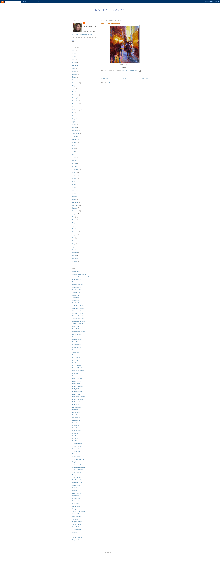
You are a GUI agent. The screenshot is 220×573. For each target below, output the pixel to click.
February (75, 74)
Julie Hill (75, 376)
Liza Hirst (75, 441)
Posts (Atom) (113, 83)
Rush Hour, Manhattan (110, 23)
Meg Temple (76, 462)
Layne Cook (76, 417)
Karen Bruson (110, 10)
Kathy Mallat (76, 389)
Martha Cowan (76, 451)
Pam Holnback (76, 480)
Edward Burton (77, 347)
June (73, 116)
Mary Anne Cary (77, 454)
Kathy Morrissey (77, 391)
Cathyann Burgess (78, 308)
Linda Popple (76, 428)
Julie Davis (75, 373)
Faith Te (74, 350)
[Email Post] (139, 70)
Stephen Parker (76, 522)
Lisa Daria (75, 433)
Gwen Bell (75, 352)
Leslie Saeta (76, 420)
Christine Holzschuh (78, 316)
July (73, 113)
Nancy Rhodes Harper (79, 475)
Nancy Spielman (77, 477)
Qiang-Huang (76, 485)
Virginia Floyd (76, 540)
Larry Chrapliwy (77, 415)
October (74, 80)
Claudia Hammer (77, 324)
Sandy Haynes (76, 509)
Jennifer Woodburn (78, 371)
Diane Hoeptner (77, 339)
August (74, 142)
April (73, 50)
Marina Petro (76, 449)
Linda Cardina (76, 423)
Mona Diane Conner (78, 467)
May (73, 56)
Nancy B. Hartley (77, 469)
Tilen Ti (74, 532)
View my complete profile (82, 34)
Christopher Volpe (78, 318)
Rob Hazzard (76, 498)
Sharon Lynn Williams (79, 511)
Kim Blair (75, 410)
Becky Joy (75, 282)
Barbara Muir (76, 279)
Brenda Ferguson (77, 285)
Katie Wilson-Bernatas (79, 397)
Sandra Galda (76, 506)
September (75, 83)
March (74, 53)
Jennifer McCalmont (78, 368)
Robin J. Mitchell (77, 501)
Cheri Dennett (76, 311)
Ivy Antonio (76, 357)
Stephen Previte (77, 524)
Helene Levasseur (77, 355)
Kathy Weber (76, 394)
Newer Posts (104, 79)
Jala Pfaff (75, 360)
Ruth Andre (75, 503)
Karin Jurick (76, 384)
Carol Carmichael (77, 290)
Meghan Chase (76, 464)
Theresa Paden (76, 529)
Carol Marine (76, 292)
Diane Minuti (76, 342)
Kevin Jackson (76, 407)
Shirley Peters (76, 516)
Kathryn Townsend (78, 386)
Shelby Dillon (76, 514)
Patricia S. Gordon (77, 483)
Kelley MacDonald (78, 399)
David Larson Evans (78, 331)
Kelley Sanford (76, 402)
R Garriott (75, 488)
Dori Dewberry (76, 344)
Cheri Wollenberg (77, 313)
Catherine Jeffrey (77, 305)
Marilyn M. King (77, 446)
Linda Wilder (76, 430)
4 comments (133, 70)
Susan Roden (76, 527)
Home (124, 79)
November (75, 104)
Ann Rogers (76, 271)
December (75, 65)
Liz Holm (75, 436)
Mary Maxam (76, 457)
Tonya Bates (76, 535)
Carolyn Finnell (77, 303)
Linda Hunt (75, 425)
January (74, 62)
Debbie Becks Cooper (79, 337)
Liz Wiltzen (76, 438)
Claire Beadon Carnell (79, 321)
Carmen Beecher (77, 287)
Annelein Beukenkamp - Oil (81, 277)
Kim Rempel (76, 412)
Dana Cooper (76, 326)
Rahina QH (75, 490)
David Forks (76, 329)
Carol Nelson (76, 298)
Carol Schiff (76, 300)
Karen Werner (76, 381)
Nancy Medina (76, 472)
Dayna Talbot (76, 334)
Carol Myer (75, 295)
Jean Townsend (77, 365)
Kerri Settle (75, 404)
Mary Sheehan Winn (78, 459)
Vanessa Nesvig (77, 537)
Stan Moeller (76, 519)
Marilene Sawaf (77, 443)
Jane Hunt (75, 363)
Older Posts (144, 79)
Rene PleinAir (76, 493)
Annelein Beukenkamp (79, 274)
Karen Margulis (77, 378)
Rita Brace (75, 496)
